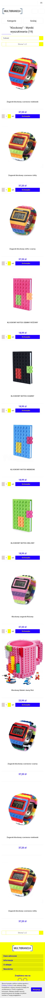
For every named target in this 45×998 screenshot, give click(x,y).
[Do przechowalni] (42, 116)
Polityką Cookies (7, 985)
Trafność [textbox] (6, 38)
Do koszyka (26, 116)
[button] (22, 956)
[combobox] (22, 38)
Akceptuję (36, 989)
